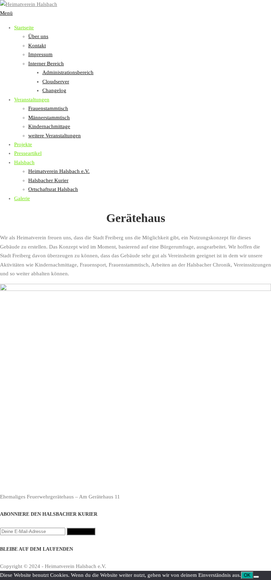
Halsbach (24, 162)
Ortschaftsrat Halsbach (53, 189)
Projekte (23, 144)
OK (247, 575)
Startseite (24, 27)
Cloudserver (55, 81)
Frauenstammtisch (48, 108)
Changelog (54, 90)
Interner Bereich (46, 63)
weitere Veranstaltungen (54, 135)
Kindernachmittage (49, 126)
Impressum (40, 54)
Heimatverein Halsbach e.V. (59, 171)
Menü (6, 13)
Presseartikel (28, 153)
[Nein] (256, 577)
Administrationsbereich (68, 72)
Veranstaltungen (31, 99)
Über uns (38, 36)
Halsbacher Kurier (48, 180)
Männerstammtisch (49, 117)
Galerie (22, 198)
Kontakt (37, 45)
